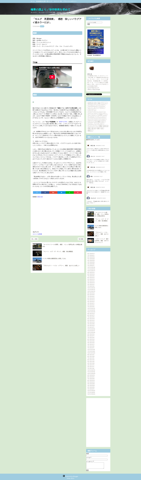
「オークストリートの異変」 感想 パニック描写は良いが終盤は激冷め (102, 214)
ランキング (91, 126)
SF (95, 103)
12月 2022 (91, 329)
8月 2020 (90, 377)
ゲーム (93, 110)
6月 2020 (90, 380)
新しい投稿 (34, 239)
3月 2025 (90, 282)
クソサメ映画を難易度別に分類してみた (54, 258)
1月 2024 (90, 306)
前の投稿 (81, 239)
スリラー (94, 114)
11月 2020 (91, 371)
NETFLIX (90, 103)
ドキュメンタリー (101, 117)
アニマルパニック (92, 105)
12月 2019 (91, 390)
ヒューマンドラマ (92, 119)
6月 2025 (90, 277)
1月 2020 (90, 389)
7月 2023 (90, 317)
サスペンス (102, 112)
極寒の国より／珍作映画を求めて (50, 9)
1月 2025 (90, 286)
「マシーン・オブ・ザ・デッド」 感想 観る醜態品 (57, 251)
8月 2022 (90, 335)
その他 (100, 114)
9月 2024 (90, 293)
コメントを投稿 (37, 234)
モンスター (101, 123)
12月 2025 (91, 267)
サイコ (96, 112)
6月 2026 (90, 257)
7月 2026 (90, 255)
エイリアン (102, 105)
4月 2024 (90, 301)
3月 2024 (90, 303)
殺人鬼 (93, 128)
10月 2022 (91, 332)
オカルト (102, 107)
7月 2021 (90, 358)
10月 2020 (91, 373)
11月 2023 (91, 310)
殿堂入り (90, 130)
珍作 (102, 128)
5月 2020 (90, 382)
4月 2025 (90, 281)
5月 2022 (90, 341)
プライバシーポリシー (70, 1)
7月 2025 (90, 275)
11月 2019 (91, 392)
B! (61, 192)
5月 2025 (90, 279)
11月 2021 (90, 351)
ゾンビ (105, 114)
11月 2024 (91, 289)
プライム (90, 121)
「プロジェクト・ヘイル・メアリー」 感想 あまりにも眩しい (61, 265)
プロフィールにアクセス (93, 89)
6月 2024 (90, 298)
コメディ (90, 112)
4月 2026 (90, 260)
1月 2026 (90, 265)
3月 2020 (90, 385)
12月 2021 (90, 349)
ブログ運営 (97, 121)
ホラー (42, 26)
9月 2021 (90, 354)
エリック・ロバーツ (93, 107)
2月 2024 (90, 305)
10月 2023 (91, 311)
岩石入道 (89, 74)
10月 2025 (91, 270)
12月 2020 (91, 370)
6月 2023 (90, 318)
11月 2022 (90, 330)
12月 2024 (91, 287)
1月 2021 (90, 368)
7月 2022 (90, 337)
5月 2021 (90, 361)
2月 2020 (90, 387)
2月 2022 (90, 346)
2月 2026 (90, 264)
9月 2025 (90, 272)
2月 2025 (90, 284)
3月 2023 (90, 323)
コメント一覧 (58, 1)
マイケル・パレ (92, 123)
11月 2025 (91, 269)
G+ (53, 192)
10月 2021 (91, 353)
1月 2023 (90, 327)
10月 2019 (91, 394)
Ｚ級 (98, 103)
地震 (98, 128)
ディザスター (91, 117)
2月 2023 (90, 325)
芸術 (89, 128)
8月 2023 (90, 315)
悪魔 (100, 126)
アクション (104, 103)
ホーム (33, 1)
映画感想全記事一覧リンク (44, 1)
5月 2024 (90, 299)
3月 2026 (90, 262)
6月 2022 (90, 339)
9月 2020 (90, 375)
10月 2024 (91, 291)
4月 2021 (90, 363)
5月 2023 (90, 320)
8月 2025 (90, 274)
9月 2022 (90, 334)
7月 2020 (90, 378)
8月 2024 (90, 294)
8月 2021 (90, 356)
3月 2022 (90, 344)
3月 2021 (90, 365)
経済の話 (105, 126)
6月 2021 (90, 359)
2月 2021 (90, 366)
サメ (89, 114)
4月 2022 (90, 342)
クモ (89, 110)
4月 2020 (90, 383)
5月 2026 (90, 258)
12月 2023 (91, 308)
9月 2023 (90, 313)
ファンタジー (102, 119)
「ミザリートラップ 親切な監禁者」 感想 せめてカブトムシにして (102, 240)
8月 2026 (90, 253)
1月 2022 (90, 347)
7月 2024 (90, 296)
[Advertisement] (57, 214)
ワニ (96, 126)
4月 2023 (90, 322)
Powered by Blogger (71, 476)
